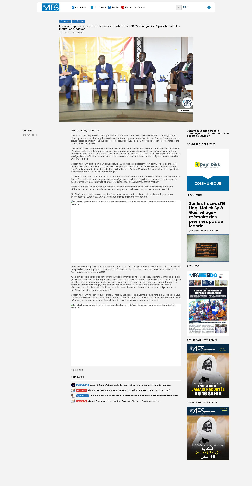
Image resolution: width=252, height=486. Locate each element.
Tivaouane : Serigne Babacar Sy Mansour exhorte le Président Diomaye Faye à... (130, 390)
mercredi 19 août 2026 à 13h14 (204, 231)
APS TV (128, 7)
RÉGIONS (115, 7)
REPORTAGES (100, 7)
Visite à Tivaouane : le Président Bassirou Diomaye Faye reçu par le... (124, 401)
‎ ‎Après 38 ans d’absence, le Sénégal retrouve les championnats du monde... (130, 384)
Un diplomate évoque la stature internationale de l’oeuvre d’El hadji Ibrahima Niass (134, 395)
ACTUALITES (80, 7)
